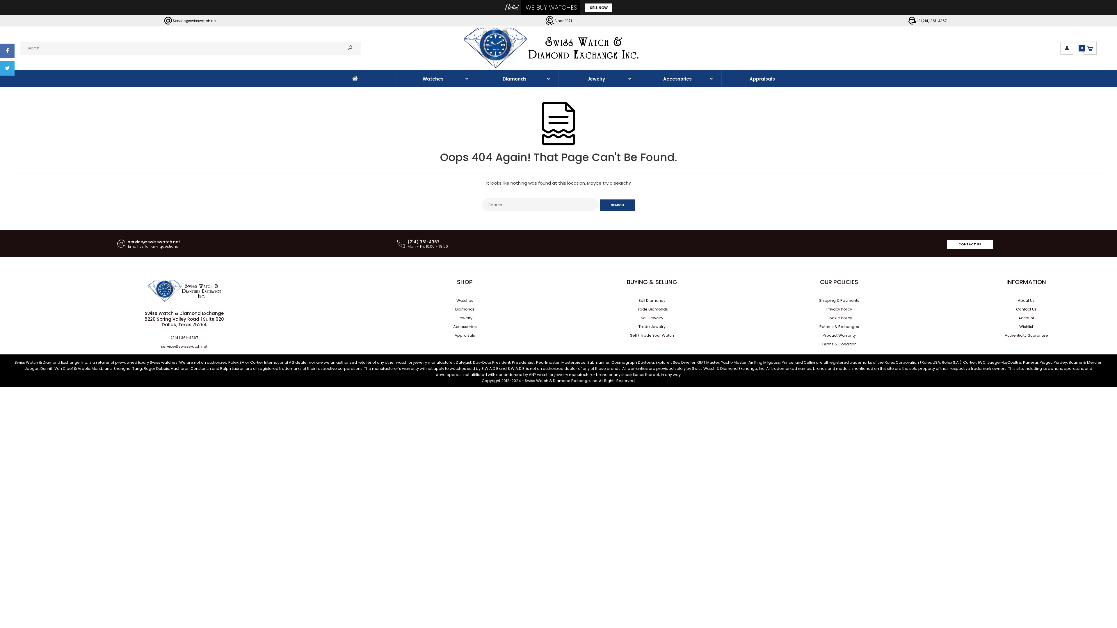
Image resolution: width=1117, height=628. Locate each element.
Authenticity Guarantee (1026, 335)
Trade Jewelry (652, 326)
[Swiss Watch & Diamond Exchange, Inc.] (551, 66)
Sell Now (599, 7)
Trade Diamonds (652, 309)
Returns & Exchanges (839, 326)
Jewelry (465, 318)
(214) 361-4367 (184, 337)
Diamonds (465, 309)
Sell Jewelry (652, 318)
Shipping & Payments (839, 300)
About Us (1026, 300)
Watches (464, 300)
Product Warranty (839, 335)
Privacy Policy (839, 309)
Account (1026, 318)
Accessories (465, 326)
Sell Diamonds (652, 300)
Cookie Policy (839, 318)
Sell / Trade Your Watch (652, 335)
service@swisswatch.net (184, 346)
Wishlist (1026, 326)
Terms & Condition (839, 344)
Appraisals (465, 335)
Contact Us (969, 244)
